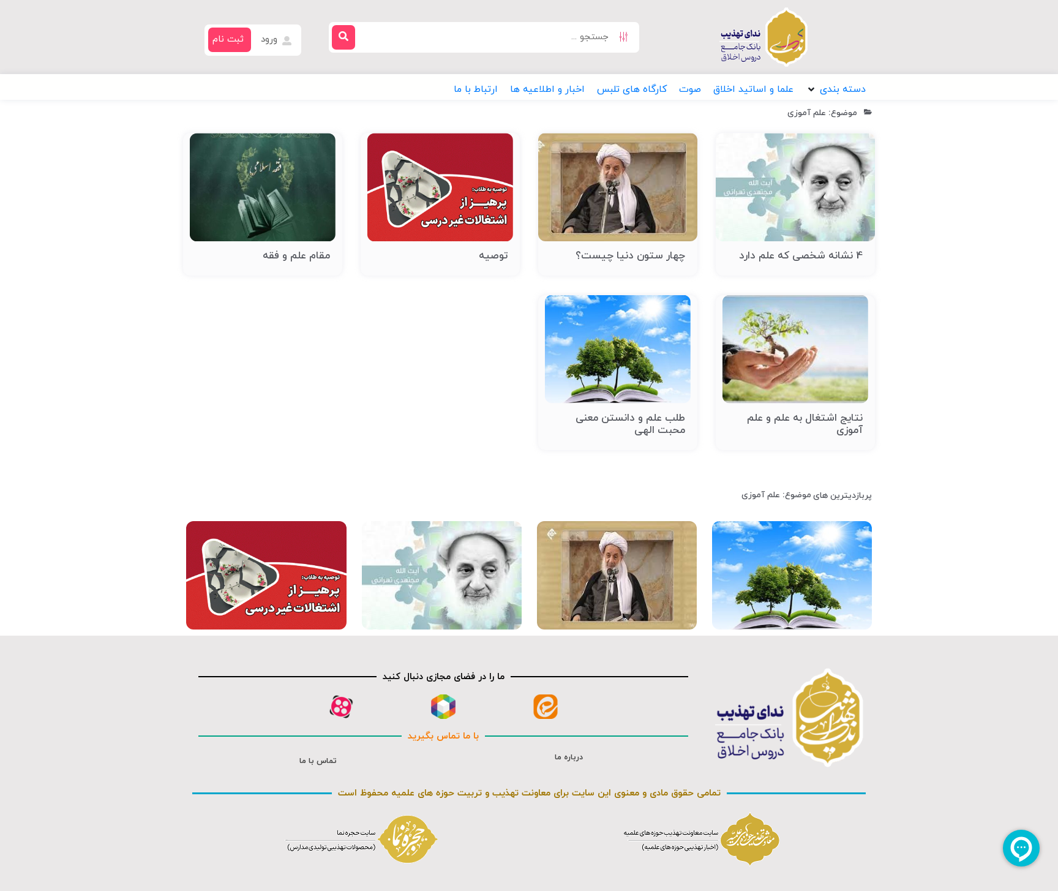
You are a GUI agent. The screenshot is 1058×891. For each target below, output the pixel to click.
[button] (836, 89)
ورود (270, 39)
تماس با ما (318, 761)
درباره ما (569, 757)
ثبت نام (228, 39)
